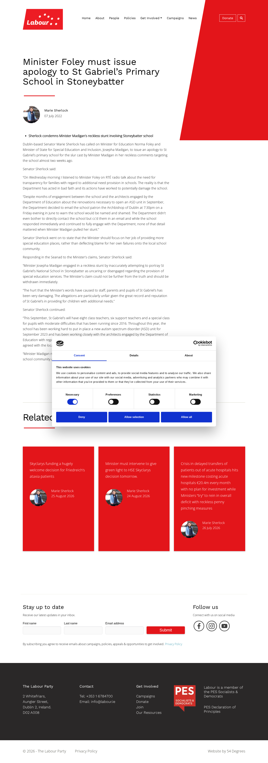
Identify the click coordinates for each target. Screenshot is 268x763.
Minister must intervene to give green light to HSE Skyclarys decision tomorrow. (130, 470)
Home (86, 18)
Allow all (186, 416)
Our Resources (149, 712)
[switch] (113, 402)
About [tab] (189, 355)
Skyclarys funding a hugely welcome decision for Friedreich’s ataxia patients (57, 470)
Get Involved (150, 18)
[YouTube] (224, 627)
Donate (227, 18)
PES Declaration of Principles (220, 709)
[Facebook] (199, 627)
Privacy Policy (173, 644)
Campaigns (175, 18)
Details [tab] (134, 355)
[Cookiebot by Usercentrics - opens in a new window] (196, 343)
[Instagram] (211, 627)
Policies (130, 18)
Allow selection (134, 416)
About (99, 18)
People (114, 18)
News (193, 18)
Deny (81, 416)
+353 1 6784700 (99, 696)
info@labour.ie (103, 701)
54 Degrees (236, 751)
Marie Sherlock (56, 110)
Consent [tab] (79, 355)
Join (139, 707)
